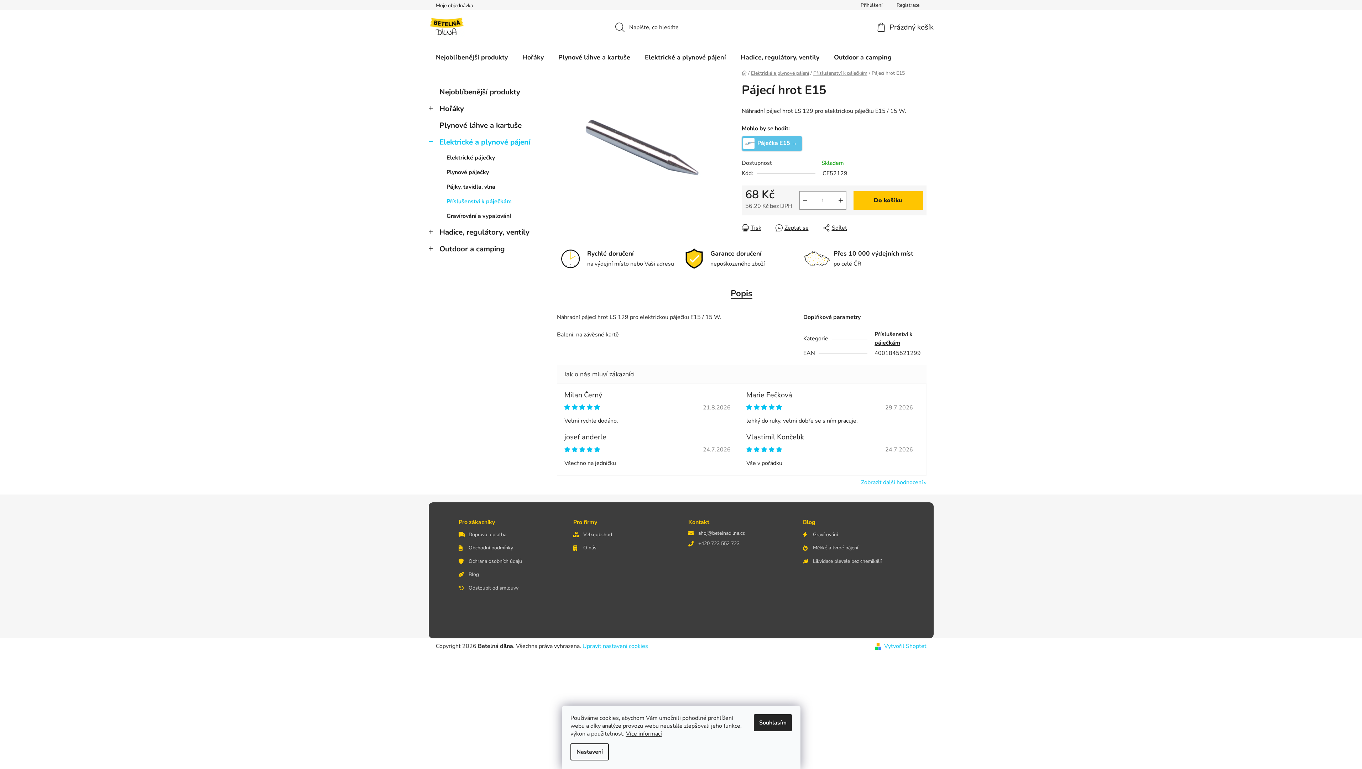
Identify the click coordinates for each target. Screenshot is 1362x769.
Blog (474, 574)
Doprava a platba (487, 534)
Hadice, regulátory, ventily (484, 232)
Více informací (644, 734)
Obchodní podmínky (491, 547)
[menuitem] (472, 57)
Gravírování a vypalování (479, 216)
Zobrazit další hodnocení (892, 482)
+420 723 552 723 (719, 543)
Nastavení (589, 752)
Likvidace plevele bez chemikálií (847, 561)
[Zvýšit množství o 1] (840, 200)
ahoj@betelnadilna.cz (721, 533)
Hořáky (451, 109)
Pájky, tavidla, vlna (471, 187)
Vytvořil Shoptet (905, 646)
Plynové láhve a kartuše (480, 125)
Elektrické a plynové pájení (484, 142)
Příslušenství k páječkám (479, 201)
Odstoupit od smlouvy (493, 588)
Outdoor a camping (472, 249)
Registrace (908, 5)
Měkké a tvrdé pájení (835, 547)
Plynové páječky (468, 172)
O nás (589, 547)
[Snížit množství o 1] (805, 200)
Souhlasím (773, 723)
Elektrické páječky (471, 158)
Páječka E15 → (777, 143)
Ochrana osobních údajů (495, 561)
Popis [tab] (741, 293)
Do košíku (888, 200)
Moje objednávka (454, 5)
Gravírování (825, 534)
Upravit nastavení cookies (615, 646)
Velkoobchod (597, 534)
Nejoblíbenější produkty (479, 92)
